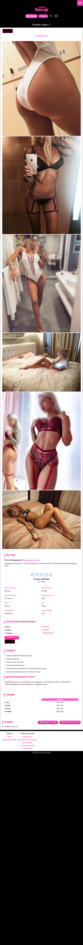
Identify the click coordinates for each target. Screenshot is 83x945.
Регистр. (33, 16)
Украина (36, 560)
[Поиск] (51, 16)
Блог (9, 736)
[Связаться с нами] (56, 16)
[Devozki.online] (41, 9)
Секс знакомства (27, 745)
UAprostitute (27, 748)
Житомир (26, 560)
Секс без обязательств (27, 739)
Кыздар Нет (27, 736)
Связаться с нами (9, 739)
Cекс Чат (7, 31)
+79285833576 (47, 633)
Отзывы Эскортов (71, 722)
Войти (44, 16)
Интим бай (27, 742)
